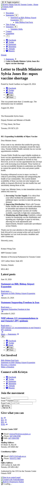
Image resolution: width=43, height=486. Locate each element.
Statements (10, 59)
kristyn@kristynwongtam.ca (20, 434)
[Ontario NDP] (7, 7)
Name (3, 398)
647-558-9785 (15, 436)
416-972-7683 (15, 458)
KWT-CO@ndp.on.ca (17, 456)
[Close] (3, 336)
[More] (16, 15)
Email (7, 401)
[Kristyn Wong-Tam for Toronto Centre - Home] (19, 4)
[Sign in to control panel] (10, 477)
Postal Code (5, 403)
